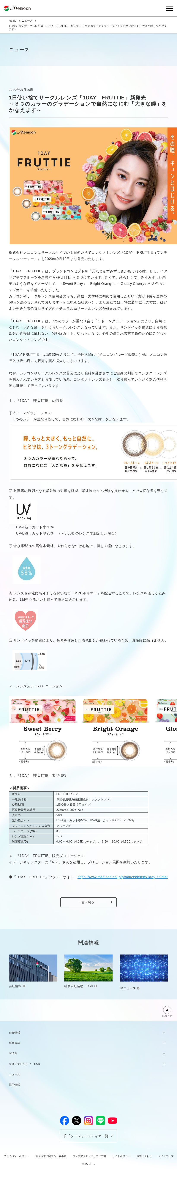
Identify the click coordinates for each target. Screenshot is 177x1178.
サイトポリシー (121, 1156)
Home (13, 20)
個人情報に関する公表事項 (50, 1156)
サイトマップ (166, 1156)
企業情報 (14, 1032)
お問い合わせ (144, 1156)
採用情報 (14, 1084)
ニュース (27, 20)
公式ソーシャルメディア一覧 (85, 1136)
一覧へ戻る (86, 902)
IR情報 (13, 1053)
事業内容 (14, 1043)
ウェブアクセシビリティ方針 (89, 1156)
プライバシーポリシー (16, 1156)
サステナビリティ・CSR (24, 1064)
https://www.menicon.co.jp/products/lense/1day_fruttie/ (122, 877)
